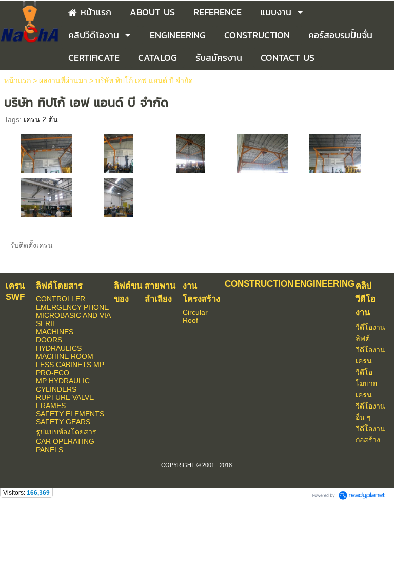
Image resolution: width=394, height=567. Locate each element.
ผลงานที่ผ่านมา (63, 80)
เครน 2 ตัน (41, 119)
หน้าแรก (17, 80)
